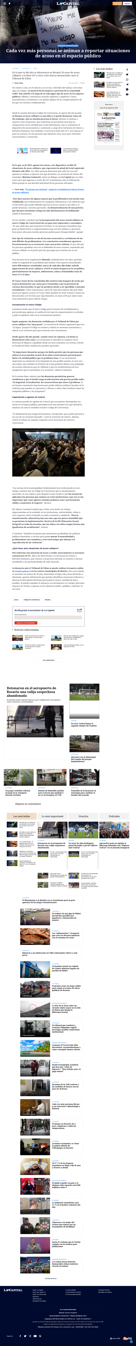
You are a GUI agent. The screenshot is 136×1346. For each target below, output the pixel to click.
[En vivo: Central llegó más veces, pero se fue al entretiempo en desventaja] (53, 860)
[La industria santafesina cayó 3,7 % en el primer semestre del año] (51, 1206)
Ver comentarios (48, 660)
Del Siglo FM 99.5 (104, 1290)
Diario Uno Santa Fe (39, 1292)
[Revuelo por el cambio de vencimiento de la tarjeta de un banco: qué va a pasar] (109, 75)
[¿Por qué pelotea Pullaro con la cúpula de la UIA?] (68, 647)
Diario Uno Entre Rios (39, 1294)
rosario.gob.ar (22, 571)
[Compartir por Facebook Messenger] (127, 89)
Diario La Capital (38, 1290)
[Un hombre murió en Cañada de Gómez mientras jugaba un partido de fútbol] (51, 969)
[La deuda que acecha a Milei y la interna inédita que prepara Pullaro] (65, 151)
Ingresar (127, 3)
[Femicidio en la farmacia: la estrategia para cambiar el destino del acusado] (84, 784)
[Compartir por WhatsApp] (127, 80)
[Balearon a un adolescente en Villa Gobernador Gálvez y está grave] (51, 953)
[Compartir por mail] (127, 94)
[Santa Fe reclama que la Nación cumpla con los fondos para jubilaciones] (51, 1245)
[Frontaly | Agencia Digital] (126, 1338)
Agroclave (36, 1296)
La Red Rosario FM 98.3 (73, 1292)
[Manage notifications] (131, 1341)
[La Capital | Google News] (40, 1336)
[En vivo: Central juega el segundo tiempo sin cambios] (84, 706)
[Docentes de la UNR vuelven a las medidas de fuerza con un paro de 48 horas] (51, 1088)
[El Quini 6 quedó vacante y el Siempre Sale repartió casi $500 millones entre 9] (51, 1186)
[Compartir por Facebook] (127, 70)
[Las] (51, 936)
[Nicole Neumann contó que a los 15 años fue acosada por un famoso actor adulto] (32, 151)
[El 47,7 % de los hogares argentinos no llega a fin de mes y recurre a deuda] (51, 1166)
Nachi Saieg (19, 83)
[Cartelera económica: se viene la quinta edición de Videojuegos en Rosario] (51, 1147)
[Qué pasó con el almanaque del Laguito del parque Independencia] (84, 750)
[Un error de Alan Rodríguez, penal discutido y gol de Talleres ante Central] (83, 836)
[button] (5, 3)
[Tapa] (108, 127)
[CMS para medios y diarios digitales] (115, 1339)
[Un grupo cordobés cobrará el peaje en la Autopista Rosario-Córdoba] (19, 784)
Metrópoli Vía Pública (39, 1301)
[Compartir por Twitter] (127, 75)
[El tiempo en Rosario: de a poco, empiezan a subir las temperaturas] (51, 1127)
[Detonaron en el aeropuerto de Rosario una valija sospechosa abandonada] (35, 724)
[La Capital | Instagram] (30, 1336)
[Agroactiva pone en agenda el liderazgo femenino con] (114, 836)
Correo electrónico (21, 615)
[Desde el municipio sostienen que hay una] (51, 1068)
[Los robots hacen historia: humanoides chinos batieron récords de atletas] (51, 1265)
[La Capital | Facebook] (20, 1336)
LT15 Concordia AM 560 (73, 1294)
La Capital (15, 68)
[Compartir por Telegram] (127, 84)
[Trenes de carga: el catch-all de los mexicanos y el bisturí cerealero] (29, 647)
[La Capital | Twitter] (25, 1336)
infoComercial (37, 1299)
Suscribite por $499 (117, 3)
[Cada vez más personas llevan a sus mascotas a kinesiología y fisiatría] (51, 1107)
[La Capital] (68, 3)
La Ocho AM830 (71, 1290)
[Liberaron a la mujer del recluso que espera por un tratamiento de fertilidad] (51, 1225)
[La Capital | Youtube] (35, 1336)
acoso (35, 68)
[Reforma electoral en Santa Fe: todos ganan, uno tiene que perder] (29, 638)
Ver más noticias (50, 1278)
